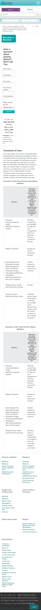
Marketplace (6, 503)
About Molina (7, 539)
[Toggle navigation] (38, 2)
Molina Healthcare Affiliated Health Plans (8, 584)
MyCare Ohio (6, 501)
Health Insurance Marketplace (8, 473)
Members (26, 457)
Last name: (7, 75)
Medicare (5, 464)
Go (37, 14)
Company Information (6, 544)
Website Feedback (8, 568)
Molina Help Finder (9, 519)
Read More (31, 603)
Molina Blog (6, 563)
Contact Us (6, 561)
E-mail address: (8, 96)
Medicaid (5, 461)
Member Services (27, 158)
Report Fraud (6, 577)
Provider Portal (7, 505)
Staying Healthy (7, 566)
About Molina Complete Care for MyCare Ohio (15, 29)
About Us (5, 548)
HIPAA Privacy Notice (30, 476)
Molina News (6, 550)
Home (4, 26)
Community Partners (30, 532)
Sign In (10, 10)
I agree (34, 607)
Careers (5, 570)
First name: (7, 69)
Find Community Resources (28, 481)
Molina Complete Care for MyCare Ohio (13, 27)
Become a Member (13, 26)
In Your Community (8, 555)
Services (5, 512)
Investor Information (9, 552)
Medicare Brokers (29, 529)
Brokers (26, 519)
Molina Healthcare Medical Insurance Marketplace (29, 525)
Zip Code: (6, 81)
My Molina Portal (28, 478)
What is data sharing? (6, 580)
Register (30, 9)
